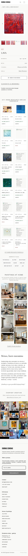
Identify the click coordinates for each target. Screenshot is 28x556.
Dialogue (18, 143)
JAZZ (23, 265)
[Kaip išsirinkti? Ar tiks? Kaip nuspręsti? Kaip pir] (23, 406)
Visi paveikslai (6, 259)
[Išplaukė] (4, 415)
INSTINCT (17, 265)
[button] (2, 23)
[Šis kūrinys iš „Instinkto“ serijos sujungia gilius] (14, 424)
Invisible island (20, 192)
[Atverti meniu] (24, 2)
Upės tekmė (18, 167)
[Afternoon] (7, 109)
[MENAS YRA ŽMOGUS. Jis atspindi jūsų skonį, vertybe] (14, 415)
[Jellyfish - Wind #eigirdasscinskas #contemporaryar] (4, 406)
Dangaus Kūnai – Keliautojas (20, 217)
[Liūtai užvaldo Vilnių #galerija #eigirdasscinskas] (14, 434)
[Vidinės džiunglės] (7, 182)
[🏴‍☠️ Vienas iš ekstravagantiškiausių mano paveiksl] (23, 415)
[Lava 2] (8, 43)
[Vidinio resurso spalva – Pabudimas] (7, 207)
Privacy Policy (23, 552)
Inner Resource (23, 71)
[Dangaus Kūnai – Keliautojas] (20, 207)
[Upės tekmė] (20, 157)
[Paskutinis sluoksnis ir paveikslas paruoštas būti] (23, 424)
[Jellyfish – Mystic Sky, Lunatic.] (7, 157)
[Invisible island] (20, 182)
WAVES (4, 143)
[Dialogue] (20, 133)
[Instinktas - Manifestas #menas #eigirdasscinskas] (14, 406)
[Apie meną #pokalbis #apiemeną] (4, 434)
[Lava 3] (13, 43)
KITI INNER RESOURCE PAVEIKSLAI (14, 252)
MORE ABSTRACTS (8, 265)
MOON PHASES (22, 259)
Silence (15, 262)
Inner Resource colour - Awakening (6, 218)
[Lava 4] (18, 43)
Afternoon (5, 119)
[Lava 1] (3, 43)
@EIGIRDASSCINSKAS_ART (14, 397)
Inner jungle (6, 192)
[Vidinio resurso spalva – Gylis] (20, 232)
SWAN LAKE (22, 262)
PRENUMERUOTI (14, 473)
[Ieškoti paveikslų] (20, 2)
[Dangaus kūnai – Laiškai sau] (7, 232)
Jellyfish (14, 259)
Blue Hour (18, 119)
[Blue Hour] (20, 109)
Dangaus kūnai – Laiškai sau (7, 242)
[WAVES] (7, 133)
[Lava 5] (23, 43)
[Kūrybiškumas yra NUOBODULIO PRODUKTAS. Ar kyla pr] (23, 434)
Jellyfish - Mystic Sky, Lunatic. (7, 167)
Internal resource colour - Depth (20, 243)
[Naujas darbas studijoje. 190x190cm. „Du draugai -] (4, 424)
